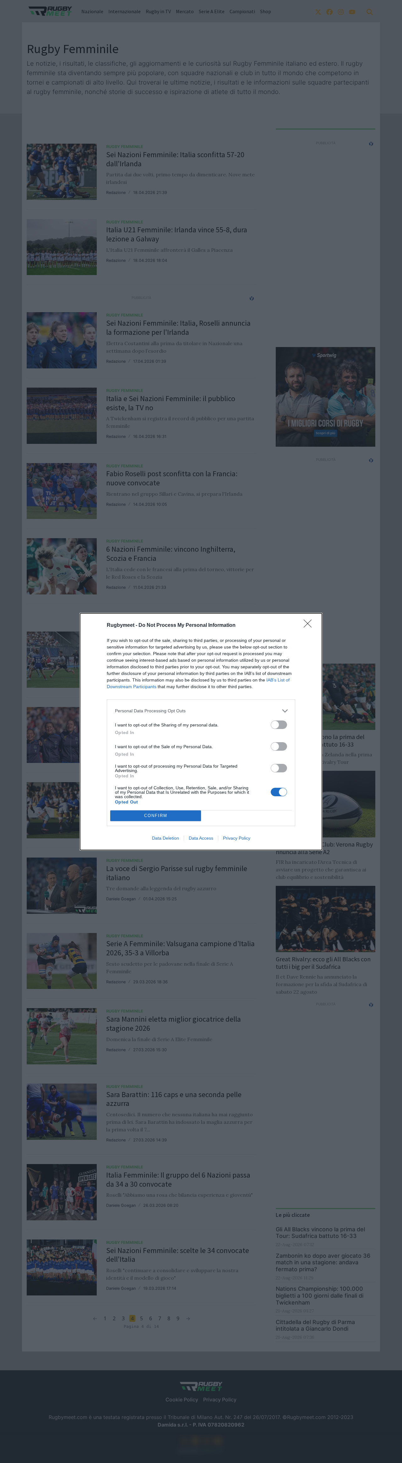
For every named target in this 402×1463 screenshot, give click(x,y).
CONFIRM (155, 815)
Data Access (201, 838)
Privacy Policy (236, 838)
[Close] (310, 626)
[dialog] (201, 731)
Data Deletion (165, 838)
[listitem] (201, 711)
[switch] (279, 724)
